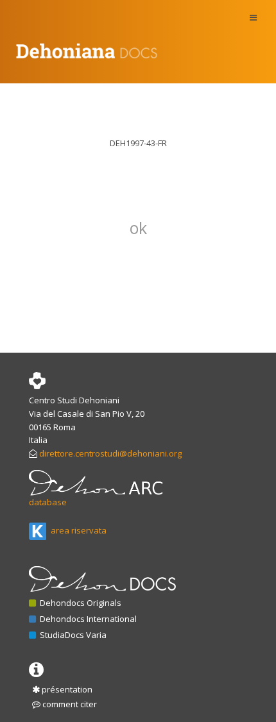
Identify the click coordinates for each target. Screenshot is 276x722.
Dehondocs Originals (79, 603)
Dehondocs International (87, 619)
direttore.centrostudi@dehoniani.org (110, 453)
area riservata (78, 530)
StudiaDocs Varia (72, 635)
